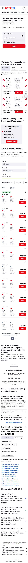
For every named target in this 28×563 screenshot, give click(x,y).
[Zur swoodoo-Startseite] (10, 8)
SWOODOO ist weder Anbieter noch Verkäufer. (12, 548)
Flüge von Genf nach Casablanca (10, 481)
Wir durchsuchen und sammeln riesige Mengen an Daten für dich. (13, 551)
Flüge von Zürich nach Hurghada (10, 466)
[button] (2, 8)
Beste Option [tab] (13, 68)
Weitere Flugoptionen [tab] (7, 455)
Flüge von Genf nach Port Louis (10, 472)
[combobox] (15, 164)
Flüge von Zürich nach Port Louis (10, 485)
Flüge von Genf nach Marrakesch (10, 470)
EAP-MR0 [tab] (10, 378)
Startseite (11, 560)
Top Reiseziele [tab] (6, 448)
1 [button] (12, 338)
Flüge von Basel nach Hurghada (10, 468)
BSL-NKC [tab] (14, 365)
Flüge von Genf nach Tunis (8, 474)
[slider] (26, 178)
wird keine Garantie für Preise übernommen (14, 543)
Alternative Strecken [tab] (7, 438)
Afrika (16, 560)
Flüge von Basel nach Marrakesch (10, 464)
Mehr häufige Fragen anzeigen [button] (14, 422)
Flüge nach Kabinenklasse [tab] (9, 444)
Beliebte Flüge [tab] (18, 438)
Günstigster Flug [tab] (5, 68)
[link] (11, 141)
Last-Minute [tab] (22, 68)
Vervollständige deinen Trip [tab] (9, 451)
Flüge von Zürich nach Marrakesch (10, 483)
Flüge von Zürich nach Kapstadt (10, 478)
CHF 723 (17, 20)
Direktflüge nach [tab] (6, 441)
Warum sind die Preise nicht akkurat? (12, 554)
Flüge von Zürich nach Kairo (9, 476)
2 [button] (15, 338)
